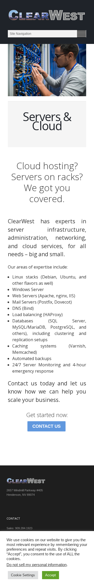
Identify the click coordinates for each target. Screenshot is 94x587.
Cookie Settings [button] (23, 575)
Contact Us (46, 426)
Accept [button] (50, 575)
